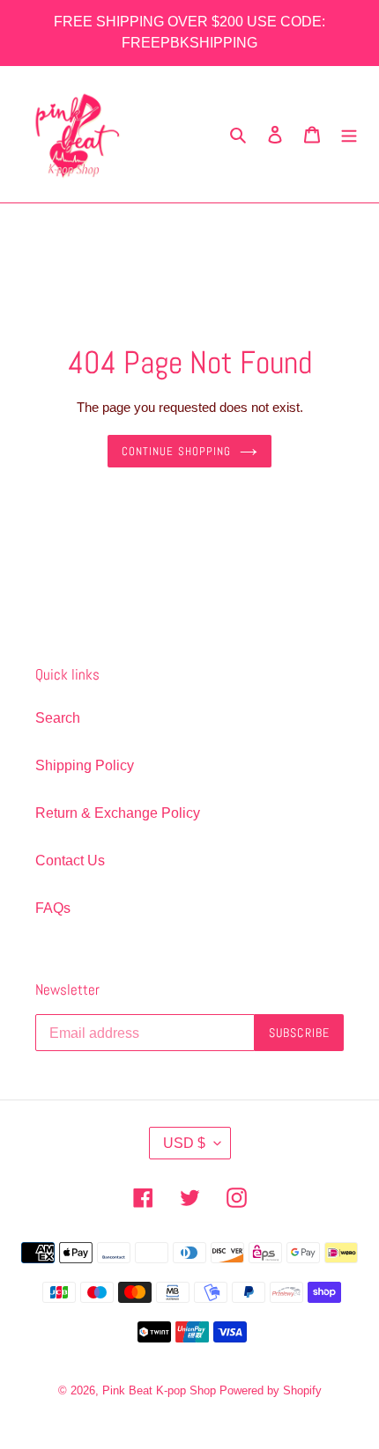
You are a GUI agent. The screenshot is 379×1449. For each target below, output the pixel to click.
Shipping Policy (84, 765)
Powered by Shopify (270, 1390)
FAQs (53, 908)
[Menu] (349, 134)
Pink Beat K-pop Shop (159, 1390)
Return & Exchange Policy (117, 812)
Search (57, 717)
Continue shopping (176, 451)
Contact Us (70, 860)
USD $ (184, 1143)
